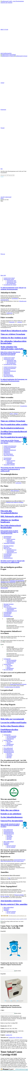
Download (9, 753)
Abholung (19, 322)
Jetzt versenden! (7, 459)
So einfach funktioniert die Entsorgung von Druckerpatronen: (14, 380)
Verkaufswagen (22, 301)
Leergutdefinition (8, 554)
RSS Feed (9, 757)
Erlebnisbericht (10, 663)
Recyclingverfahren (8, 375)
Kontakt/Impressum (8, 749)
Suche (2, 176)
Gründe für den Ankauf (9, 278)
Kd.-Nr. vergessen (11, 847)
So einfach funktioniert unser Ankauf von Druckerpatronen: (13, 288)
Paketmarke (11, 322)
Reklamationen (10, 668)
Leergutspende (7, 658)
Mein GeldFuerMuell (9, 841)
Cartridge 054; (8, 1035)
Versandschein (23, 406)
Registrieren (6, 843)
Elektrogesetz (7, 372)
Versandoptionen (7, 458)
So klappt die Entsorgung (10, 368)
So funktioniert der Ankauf (10, 284)
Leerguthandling (7, 555)
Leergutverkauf (7, 664)
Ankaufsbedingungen (9, 750)
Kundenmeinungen (8, 558)
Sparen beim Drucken (9, 376)
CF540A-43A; (19, 1037)
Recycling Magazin (8, 669)
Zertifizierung (7, 373)
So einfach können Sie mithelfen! (12, 687)
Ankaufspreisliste (5, 299)
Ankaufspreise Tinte (11, 280)
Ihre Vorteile (9, 665)
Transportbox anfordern (9, 464)
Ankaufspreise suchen (9, 279)
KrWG (11, 413)
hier (9, 878)
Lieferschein (9, 313)
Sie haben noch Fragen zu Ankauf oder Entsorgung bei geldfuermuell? (13, 561)
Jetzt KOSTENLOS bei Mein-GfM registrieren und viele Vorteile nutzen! (13, 860)
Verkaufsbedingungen (9, 752)
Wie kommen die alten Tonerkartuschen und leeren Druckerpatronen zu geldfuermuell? (13, 469)
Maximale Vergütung (9, 545)
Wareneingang (7, 556)
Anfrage (8, 667)
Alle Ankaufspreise (11, 283)
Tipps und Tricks (7, 548)
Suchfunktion (15, 298)
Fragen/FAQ (7, 547)
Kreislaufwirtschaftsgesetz (10, 371)
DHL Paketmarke (15, 490)
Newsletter (9, 756)
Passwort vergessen (11, 845)
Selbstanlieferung (11, 463)
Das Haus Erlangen (11, 661)
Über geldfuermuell (8, 748)
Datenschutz (9, 754)
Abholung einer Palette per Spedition (14, 502)
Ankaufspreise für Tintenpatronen (17, 580)
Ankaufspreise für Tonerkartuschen (8, 581)
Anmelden (6, 844)
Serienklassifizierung (11, 549)
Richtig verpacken (11, 460)
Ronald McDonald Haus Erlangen (18, 684)
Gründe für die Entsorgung (10, 367)
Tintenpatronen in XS (12, 552)
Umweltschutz (7, 369)
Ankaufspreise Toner (11, 282)
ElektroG (16, 413)
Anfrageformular (4, 587)
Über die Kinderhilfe (11, 660)
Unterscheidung (10, 551)
